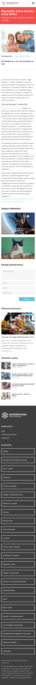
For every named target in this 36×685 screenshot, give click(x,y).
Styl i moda (7, 608)
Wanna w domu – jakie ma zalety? (21, 395)
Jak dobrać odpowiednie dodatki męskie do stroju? (23, 385)
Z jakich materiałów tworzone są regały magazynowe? (23, 364)
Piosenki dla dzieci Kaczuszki (11, 108)
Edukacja (6, 477)
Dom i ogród (8, 469)
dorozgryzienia (6, 56)
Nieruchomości (9, 529)
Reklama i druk (9, 564)
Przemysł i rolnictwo (11, 555)
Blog (3, 431)
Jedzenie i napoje (10, 503)
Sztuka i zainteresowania (13, 616)
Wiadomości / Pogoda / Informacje (17, 634)
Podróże (6, 538)
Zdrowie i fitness (9, 642)
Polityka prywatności (9, 434)
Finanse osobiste (9, 486)
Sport (5, 599)
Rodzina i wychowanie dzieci (14, 582)
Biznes (5, 451)
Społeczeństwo (9, 590)
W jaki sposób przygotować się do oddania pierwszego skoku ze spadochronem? (15, 230)
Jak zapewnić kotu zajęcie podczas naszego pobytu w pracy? (15, 256)
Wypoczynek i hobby (22, 56)
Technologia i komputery (13, 625)
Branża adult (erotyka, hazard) (15, 460)
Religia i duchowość (11, 573)
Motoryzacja (8, 521)
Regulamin (5, 438)
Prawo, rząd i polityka (11, 547)
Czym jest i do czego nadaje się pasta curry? (17, 337)
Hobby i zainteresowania (13, 495)
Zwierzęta (7, 651)
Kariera (6, 512)
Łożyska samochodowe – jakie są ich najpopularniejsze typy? (22, 375)
